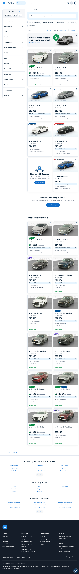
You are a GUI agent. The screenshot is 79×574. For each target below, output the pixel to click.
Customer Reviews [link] (45, 541)
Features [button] (6, 63)
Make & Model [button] (8, 26)
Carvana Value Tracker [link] (8, 546)
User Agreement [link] (6, 566)
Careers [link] (42, 544)
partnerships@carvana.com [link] (66, 546)
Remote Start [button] (72, 22)
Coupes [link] (65, 489)
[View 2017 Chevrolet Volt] (40, 104)
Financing (38, 3)
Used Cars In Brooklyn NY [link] (39, 505)
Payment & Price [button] (8, 21)
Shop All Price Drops (34, 42)
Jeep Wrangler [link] (14, 465)
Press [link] (28, 557)
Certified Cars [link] (24, 546)
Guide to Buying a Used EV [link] (28, 551)
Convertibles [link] (14, 489)
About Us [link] (42, 536)
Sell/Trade (30, 3)
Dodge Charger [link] (14, 468)
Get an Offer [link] (5, 544)
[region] (40, 56)
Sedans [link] (39, 486)
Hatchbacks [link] (65, 486)
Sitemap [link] (12, 557)
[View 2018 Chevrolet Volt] (40, 67)
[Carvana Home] (4, 527)
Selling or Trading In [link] (26, 539)
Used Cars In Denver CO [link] (65, 507)
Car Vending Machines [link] (46, 539)
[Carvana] (8, 3)
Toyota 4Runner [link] (39, 468)
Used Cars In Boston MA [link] (14, 505)
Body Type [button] (7, 37)
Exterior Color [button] (8, 68)
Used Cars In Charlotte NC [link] (65, 505)
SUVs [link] (14, 486)
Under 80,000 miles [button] (48, 22)
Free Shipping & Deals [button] (10, 47)
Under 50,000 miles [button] (34, 22)
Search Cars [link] (5, 557)
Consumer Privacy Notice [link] (33, 566)
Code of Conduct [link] (65, 566)
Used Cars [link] (5, 452)
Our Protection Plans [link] (26, 541)
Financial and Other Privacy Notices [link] (19, 566)
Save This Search (53, 205)
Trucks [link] (14, 491)
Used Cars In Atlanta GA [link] (14, 502)
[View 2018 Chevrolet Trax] (40, 313)
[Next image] (50, 56)
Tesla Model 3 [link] (39, 465)
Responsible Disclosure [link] (7, 568)
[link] (66, 557)
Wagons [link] (39, 489)
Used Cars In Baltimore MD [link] (65, 502)
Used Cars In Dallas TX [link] (39, 507)
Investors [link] (18, 557)
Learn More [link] (5, 536)
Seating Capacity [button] (8, 79)
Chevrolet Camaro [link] (64, 470)
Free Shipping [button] (32, 25)
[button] (73, 3)
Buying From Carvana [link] (26, 536)
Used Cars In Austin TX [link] (39, 502)
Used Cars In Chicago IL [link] (14, 507)
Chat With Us (64, 538)
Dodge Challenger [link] (64, 468)
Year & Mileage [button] (8, 42)
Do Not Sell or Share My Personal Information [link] (50, 566)
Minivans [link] (39, 491)
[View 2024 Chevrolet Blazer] (65, 389)
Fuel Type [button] (6, 53)
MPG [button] (5, 58)
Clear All (21, 11)
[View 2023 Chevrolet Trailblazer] (65, 313)
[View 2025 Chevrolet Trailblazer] (40, 351)
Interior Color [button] (7, 74)
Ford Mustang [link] (64, 465)
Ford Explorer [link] (14, 470)
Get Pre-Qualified (39, 182)
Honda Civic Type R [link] (40, 470)
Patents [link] (24, 557)
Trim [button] (5, 31)
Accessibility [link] (17, 568)
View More (39, 475)
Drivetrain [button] (7, 84)
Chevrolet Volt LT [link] (13, 452)
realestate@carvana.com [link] (65, 551)
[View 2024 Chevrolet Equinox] (65, 351)
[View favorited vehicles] (68, 3)
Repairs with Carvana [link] (26, 544)
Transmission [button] (8, 90)
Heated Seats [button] (61, 22)
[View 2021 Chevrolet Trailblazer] (65, 275)
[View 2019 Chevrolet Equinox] (40, 389)
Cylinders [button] (6, 95)
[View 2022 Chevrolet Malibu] (40, 427)
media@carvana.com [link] (64, 549)
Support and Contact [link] (66, 536)
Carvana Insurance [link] (26, 549)
